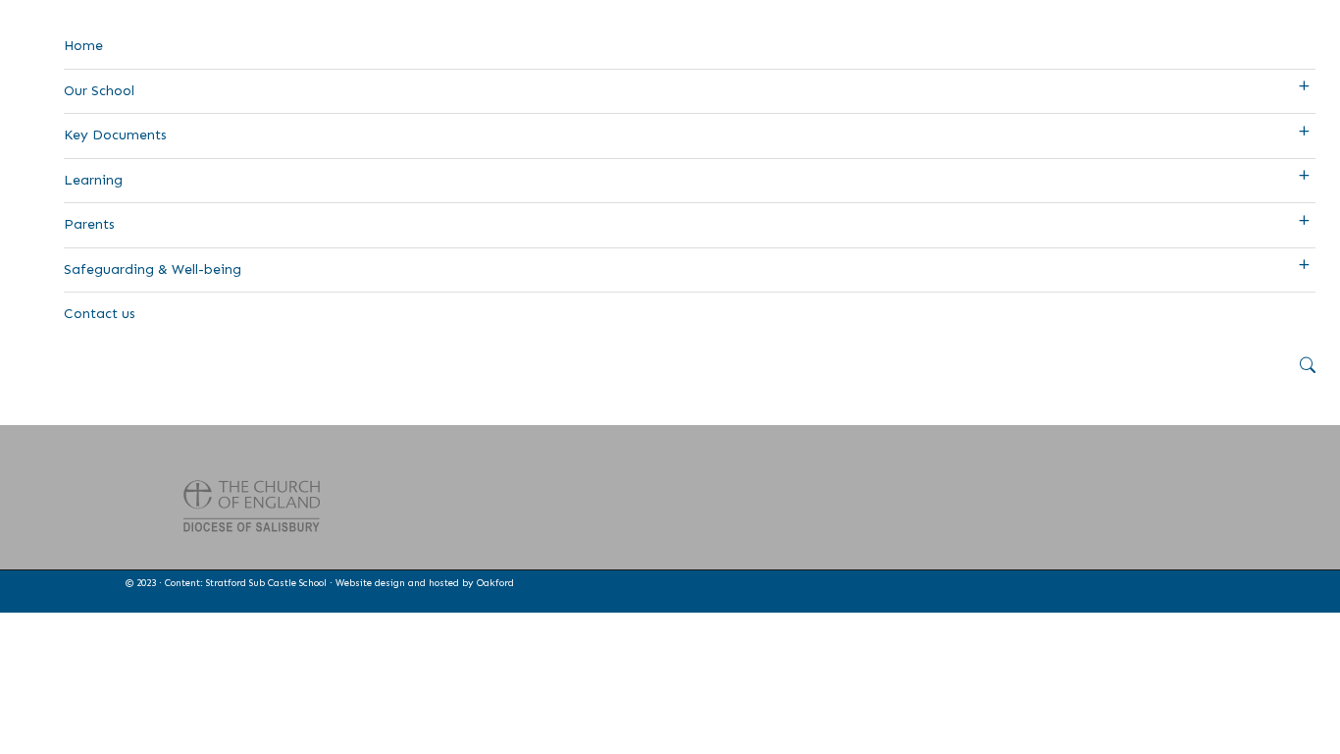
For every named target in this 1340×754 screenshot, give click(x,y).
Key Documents (115, 135)
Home (83, 45)
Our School (99, 90)
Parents (89, 224)
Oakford (495, 583)
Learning (93, 180)
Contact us (99, 313)
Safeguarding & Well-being (152, 269)
